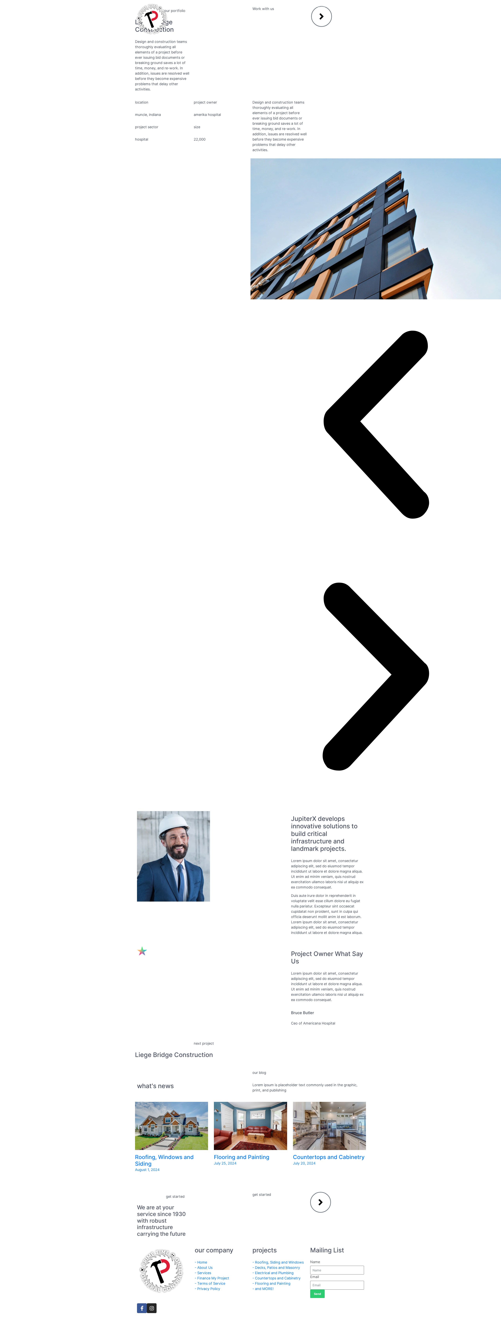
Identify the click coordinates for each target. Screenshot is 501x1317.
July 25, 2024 (225, 1163)
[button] (375, 425)
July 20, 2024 (304, 1163)
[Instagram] (152, 1308)
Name (315, 1262)
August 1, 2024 (147, 1170)
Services (241, 6)
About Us (213, 6)
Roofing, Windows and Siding (164, 1160)
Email (314, 1277)
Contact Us (316, 6)
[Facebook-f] (142, 1308)
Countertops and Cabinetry (329, 1157)
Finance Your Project (278, 6)
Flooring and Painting (241, 1157)
